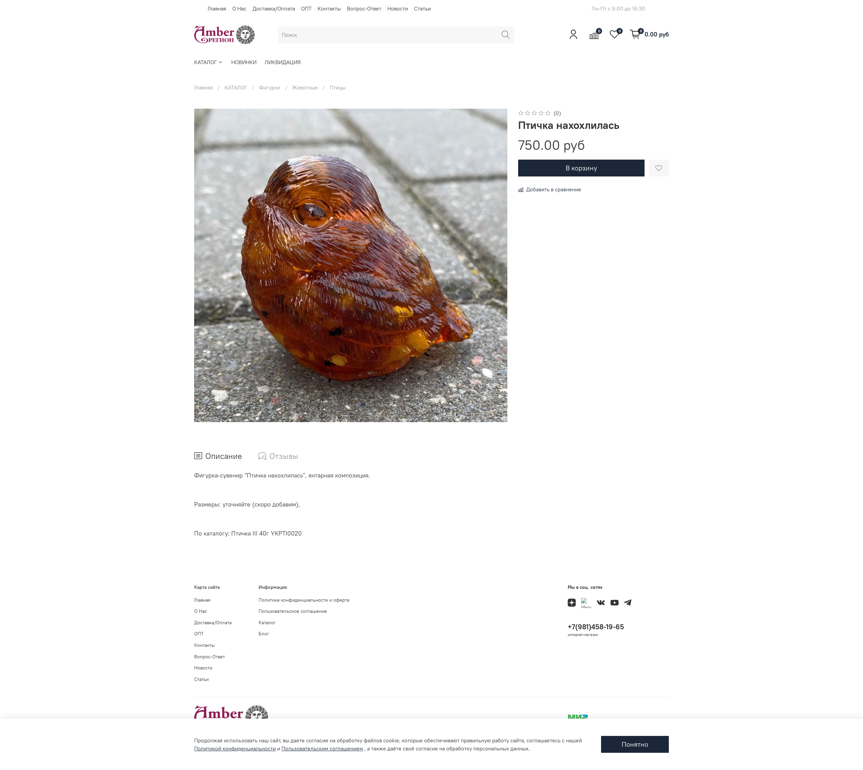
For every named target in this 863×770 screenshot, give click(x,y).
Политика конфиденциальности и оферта (304, 600)
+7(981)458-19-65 (596, 626)
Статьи (422, 8)
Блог (264, 634)
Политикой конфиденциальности (235, 748)
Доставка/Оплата (273, 8)
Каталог (267, 623)
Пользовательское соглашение (293, 611)
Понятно (635, 744)
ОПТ (306, 8)
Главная (217, 8)
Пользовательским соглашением (322, 748)
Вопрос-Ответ (364, 8)
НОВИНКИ (244, 62)
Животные (305, 87)
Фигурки (269, 87)
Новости (397, 8)
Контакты (329, 8)
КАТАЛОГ (205, 62)
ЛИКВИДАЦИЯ (283, 62)
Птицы (338, 87)
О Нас (239, 8)
